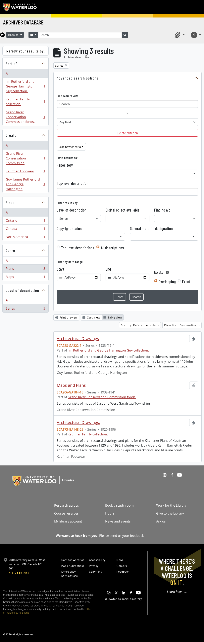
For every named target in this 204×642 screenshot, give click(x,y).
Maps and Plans (71, 385)
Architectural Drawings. (78, 422)
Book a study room (119, 505)
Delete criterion (127, 133)
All (7, 73)
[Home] (2, 34)
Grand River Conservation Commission (25, 158)
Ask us (161, 521)
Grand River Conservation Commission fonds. (25, 117)
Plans (25, 269)
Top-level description (72, 183)
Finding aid (162, 210)
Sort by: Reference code (139, 325)
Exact (186, 281)
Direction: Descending (180, 325)
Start (60, 269)
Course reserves (66, 513)
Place (10, 202)
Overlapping (167, 281)
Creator (12, 135)
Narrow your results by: (25, 51)
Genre (10, 250)
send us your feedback (127, 535)
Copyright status (69, 228)
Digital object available (122, 210)
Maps (25, 278)
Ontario (25, 221)
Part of (11, 63)
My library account (68, 521)
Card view (93, 317)
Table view (114, 317)
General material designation (151, 228)
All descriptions (112, 247)
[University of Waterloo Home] (20, 7)
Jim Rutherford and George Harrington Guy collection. (25, 86)
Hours (110, 513)
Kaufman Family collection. (25, 101)
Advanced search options (77, 78)
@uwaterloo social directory (123, 598)
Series (25, 309)
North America (25, 238)
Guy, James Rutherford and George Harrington (25, 184)
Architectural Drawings (78, 338)
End (108, 269)
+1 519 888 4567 (19, 572)
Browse (14, 35)
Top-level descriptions (77, 247)
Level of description (22, 290)
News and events (118, 521)
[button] (179, 35)
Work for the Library (171, 505)
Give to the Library (170, 513)
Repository (65, 165)
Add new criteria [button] (70, 147)
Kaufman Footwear (25, 172)
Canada (25, 229)
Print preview (68, 317)
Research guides (66, 505)
